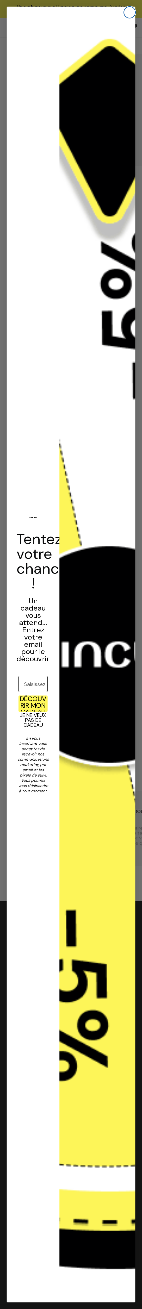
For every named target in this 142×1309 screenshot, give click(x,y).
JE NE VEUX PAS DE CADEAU (33, 720)
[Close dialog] (129, 12)
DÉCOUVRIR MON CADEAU (33, 703)
